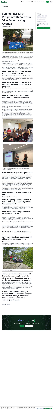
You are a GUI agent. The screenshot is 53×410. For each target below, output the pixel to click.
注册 (44, 27)
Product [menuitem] (22, 1)
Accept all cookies (48, 408)
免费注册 (22, 326)
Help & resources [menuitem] (40, 1)
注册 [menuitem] (47, 1)
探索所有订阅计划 (29, 326)
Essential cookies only (40, 408)
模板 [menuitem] (32, 1)
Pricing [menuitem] (35, 1)
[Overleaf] (4, 2)
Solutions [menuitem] (28, 1)
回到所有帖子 (5, 6)
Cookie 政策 (4, 408)
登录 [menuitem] (51, 1)
